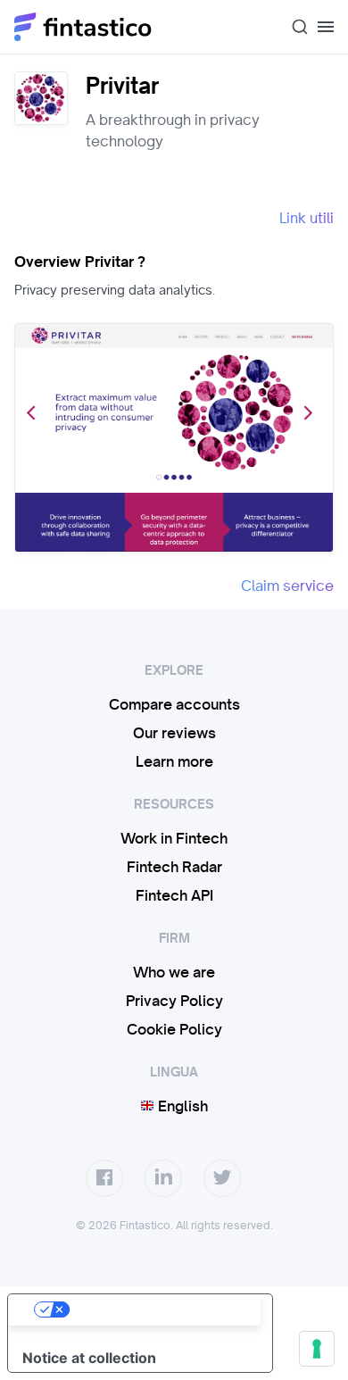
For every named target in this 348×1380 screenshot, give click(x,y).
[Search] (292, 27)
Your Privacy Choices (158, 1309)
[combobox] (292, 27)
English (181, 1106)
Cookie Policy (174, 1029)
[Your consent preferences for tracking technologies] (317, 1349)
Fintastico (83, 27)
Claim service (287, 585)
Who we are (174, 972)
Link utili (306, 218)
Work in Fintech (174, 838)
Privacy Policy (174, 1001)
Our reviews (174, 733)
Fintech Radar (174, 867)
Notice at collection (89, 1358)
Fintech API (174, 895)
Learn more (174, 761)
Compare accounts (174, 704)
